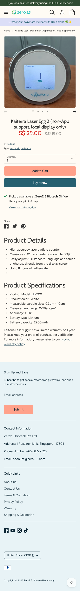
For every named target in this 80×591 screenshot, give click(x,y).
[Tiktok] (26, 530)
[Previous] (5, 111)
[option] (40, 71)
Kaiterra (11, 144)
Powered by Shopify (43, 580)
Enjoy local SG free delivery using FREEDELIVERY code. (40, 3)
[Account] (62, 10)
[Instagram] (19, 530)
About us (10, 482)
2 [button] (38, 111)
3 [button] (42, 111)
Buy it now (40, 183)
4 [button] (47, 111)
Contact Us (12, 488)
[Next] (74, 111)
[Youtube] (12, 530)
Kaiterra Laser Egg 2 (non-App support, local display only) (45, 30)
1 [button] (33, 111)
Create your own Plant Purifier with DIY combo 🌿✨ (40, 22)
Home (7, 30)
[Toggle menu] (6, 12)
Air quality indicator (20, 148)
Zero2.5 (28, 580)
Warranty (10, 508)
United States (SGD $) (20, 555)
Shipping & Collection (19, 515)
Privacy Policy (13, 502)
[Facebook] (6, 530)
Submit (18, 409)
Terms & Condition (17, 495)
